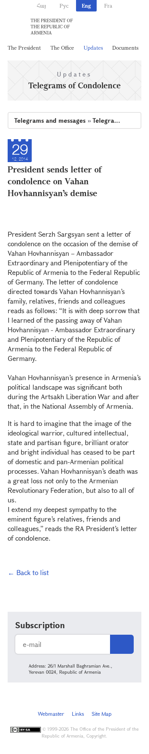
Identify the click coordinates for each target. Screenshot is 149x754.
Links (78, 713)
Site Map (102, 713)
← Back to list (28, 572)
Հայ (41, 5)
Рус (64, 5)
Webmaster (51, 713)
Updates (93, 47)
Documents (125, 47)
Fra (108, 5)
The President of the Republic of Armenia (52, 26)
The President (24, 47)
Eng (86, 5)
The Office (62, 47)
